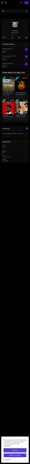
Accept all (15, 450)
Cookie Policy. (7, 445)
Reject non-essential (15, 455)
